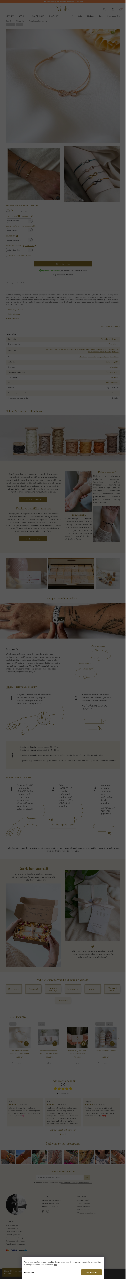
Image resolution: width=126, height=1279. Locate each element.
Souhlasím (91, 1272)
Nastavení (29, 1272)
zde (55, 1264)
